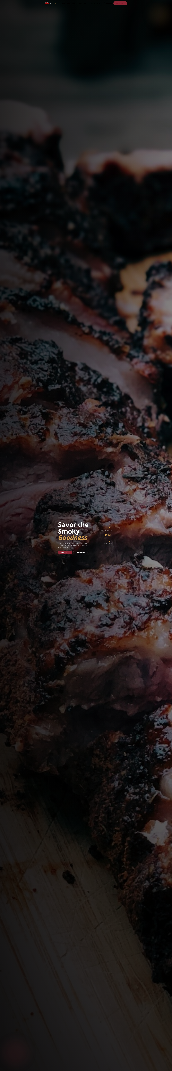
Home (63, 3)
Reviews (86, 3)
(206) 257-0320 (109, 3)
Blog (98, 3)
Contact (93, 3)
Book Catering (80, 552)
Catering (80, 3)
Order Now (119, 3)
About (68, 3)
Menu (73, 3)
